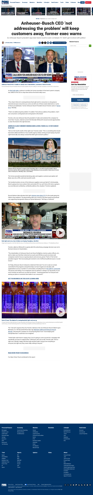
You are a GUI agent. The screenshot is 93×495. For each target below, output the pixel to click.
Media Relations (67, 463)
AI (2, 465)
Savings (3, 437)
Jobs (65, 456)
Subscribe (80, 100)
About (65, 452)
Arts (65, 440)
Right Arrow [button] (90, 11)
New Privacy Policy (19, 484)
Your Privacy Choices (31, 484)
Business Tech (5, 460)
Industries (35, 442)
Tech (61, 2)
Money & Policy (20, 431)
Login (82, 2)
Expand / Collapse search (79, 2)
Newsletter (84, 485)
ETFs (34, 438)
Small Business (20, 433)
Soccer (18, 463)
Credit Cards (4, 433)
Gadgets (4, 458)
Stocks (34, 430)
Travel (65, 433)
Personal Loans (5, 435)
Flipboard (76, 485)
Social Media (5, 456)
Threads (45, 43)
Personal (81, 430)
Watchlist (39, 2)
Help (38, 484)
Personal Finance (15, 2)
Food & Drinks (67, 438)
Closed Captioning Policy (69, 467)
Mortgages (4, 430)
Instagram (71, 485)
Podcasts (73, 2)
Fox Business (5, 2)
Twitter (42, 43)
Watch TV (88, 2)
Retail (38, 18)
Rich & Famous (67, 431)
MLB (18, 458)
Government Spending (22, 430)
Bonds (34, 437)
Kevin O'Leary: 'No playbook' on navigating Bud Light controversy (19, 320)
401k (3, 440)
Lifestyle (46, 2)
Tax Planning (5, 444)
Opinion (35, 452)
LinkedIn (79, 485)
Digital (3, 455)
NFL (18, 455)
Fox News (66, 470)
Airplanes (66, 437)
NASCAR (19, 460)
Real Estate (54, 2)
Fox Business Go (67, 474)
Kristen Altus (9, 42)
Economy (24, 2)
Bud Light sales (14, 90)
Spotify (87, 485)
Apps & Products (67, 476)
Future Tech (4, 463)
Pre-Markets (36, 445)
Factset (45, 486)
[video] (34, 221)
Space (3, 467)
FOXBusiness (17, 42)
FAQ (65, 462)
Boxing (18, 462)
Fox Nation (66, 472)
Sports (19, 452)
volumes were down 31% (38, 195)
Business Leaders (37, 440)
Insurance (4, 438)
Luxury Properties (83, 433)
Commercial (82, 431)
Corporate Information (69, 465)
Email (51, 43)
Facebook (40, 43)
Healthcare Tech (5, 462)
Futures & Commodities (38, 435)
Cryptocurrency (36, 433)
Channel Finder (67, 455)
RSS (82, 485)
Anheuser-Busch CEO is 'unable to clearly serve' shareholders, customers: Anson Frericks (26, 84)
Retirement (4, 442)
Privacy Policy (76, 104)
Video (67, 2)
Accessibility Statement (69, 469)
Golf (18, 465)
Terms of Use (83, 104)
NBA (18, 456)
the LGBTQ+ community (53, 268)
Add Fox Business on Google (60, 42)
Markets (32, 2)
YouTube (73, 485)
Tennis (18, 467)
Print (48, 43)
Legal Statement (18, 487)
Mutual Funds (36, 447)
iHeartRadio (90, 485)
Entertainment (67, 430)
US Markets (35, 431)
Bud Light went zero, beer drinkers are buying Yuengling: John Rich (20, 241)
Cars (65, 435)
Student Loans (5, 431)
